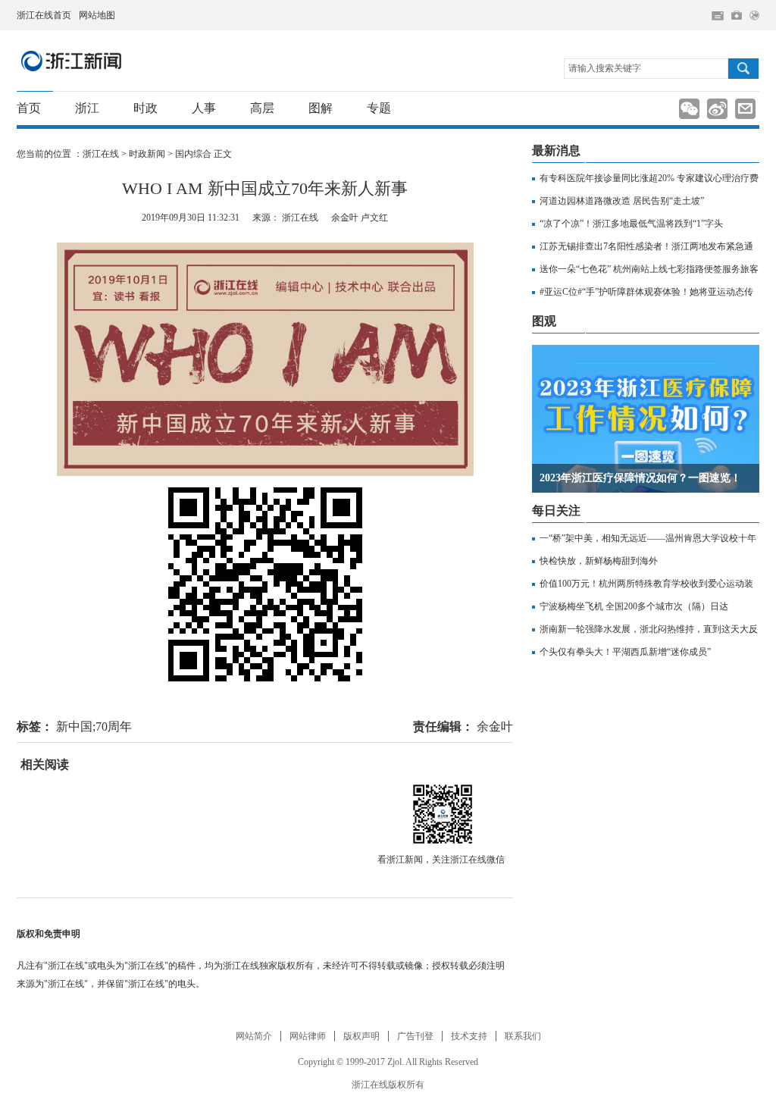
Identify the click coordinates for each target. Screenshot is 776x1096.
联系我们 (523, 1036)
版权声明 (361, 1036)
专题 (379, 108)
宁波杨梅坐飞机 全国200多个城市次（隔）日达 (634, 606)
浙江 (87, 108)
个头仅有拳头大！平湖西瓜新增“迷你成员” (625, 652)
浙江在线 (101, 154)
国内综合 (193, 154)
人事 (204, 108)
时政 (145, 108)
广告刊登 (415, 1036)
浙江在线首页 (44, 15)
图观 (544, 321)
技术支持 (469, 1036)
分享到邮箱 (745, 109)
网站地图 (97, 15)
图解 (320, 108)
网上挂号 (736, 15)
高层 (262, 108)
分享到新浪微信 (689, 109)
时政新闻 (147, 154)
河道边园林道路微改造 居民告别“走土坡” (622, 201)
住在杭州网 (718, 15)
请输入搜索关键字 (604, 68)
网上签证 (754, 15)
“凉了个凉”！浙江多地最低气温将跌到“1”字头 (631, 223)
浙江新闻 (72, 60)
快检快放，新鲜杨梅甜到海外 (599, 561)
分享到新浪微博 (717, 109)
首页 (29, 108)
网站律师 (307, 1036)
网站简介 (254, 1036)
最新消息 (556, 150)
